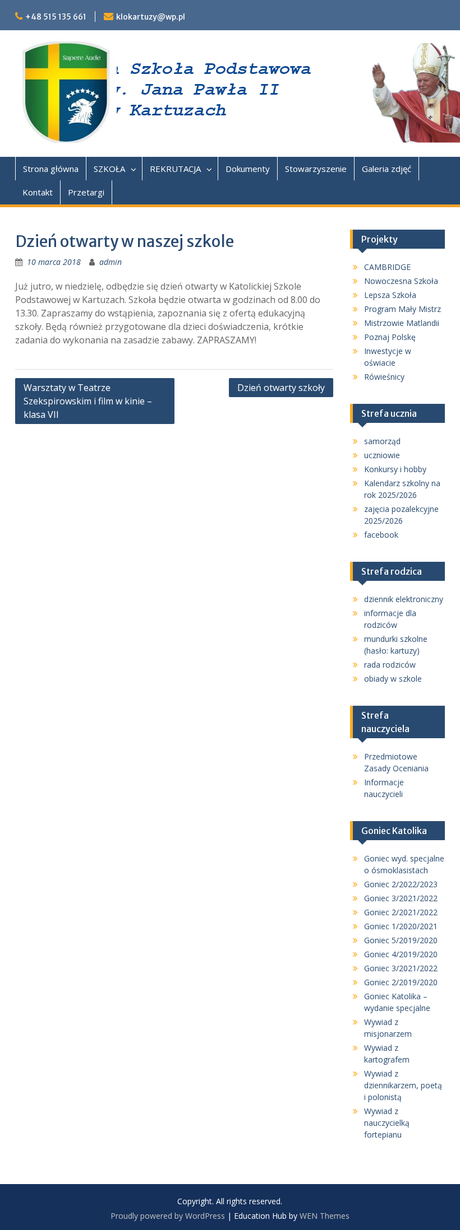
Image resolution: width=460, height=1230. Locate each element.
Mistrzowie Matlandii (401, 323)
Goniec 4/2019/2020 (401, 954)
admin (110, 262)
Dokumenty (248, 168)
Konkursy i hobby (395, 469)
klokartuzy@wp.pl (150, 17)
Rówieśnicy (384, 376)
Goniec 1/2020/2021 (401, 926)
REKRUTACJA (175, 168)
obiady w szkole (393, 678)
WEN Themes (324, 1215)
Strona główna (51, 168)
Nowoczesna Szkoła (401, 281)
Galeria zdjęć (386, 168)
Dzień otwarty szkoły (281, 387)
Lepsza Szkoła (390, 295)
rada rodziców (390, 664)
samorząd (382, 441)
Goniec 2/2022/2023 (401, 884)
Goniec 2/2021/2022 (401, 912)
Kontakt (37, 192)
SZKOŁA (109, 168)
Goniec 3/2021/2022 (401, 898)
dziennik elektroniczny (403, 599)
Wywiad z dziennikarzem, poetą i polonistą (403, 1085)
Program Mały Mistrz (402, 309)
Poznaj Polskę (390, 337)
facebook (381, 534)
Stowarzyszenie (316, 168)
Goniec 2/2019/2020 (401, 982)
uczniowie (382, 455)
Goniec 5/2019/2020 (401, 940)
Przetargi (86, 192)
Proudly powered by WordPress (168, 1215)
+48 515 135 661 (55, 17)
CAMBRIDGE (387, 267)
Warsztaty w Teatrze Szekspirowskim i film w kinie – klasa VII (88, 401)
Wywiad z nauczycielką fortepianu (387, 1123)
